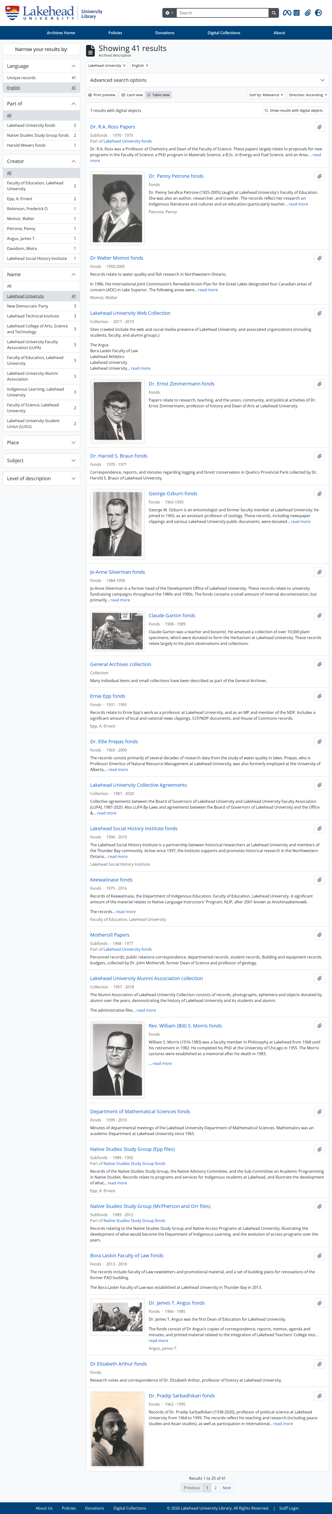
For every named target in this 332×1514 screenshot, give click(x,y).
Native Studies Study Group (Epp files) (132, 1149)
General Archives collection (120, 664)
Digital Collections (224, 32)
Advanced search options (118, 80)
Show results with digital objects (296, 110)
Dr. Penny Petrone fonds (176, 176)
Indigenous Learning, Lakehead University (41, 392)
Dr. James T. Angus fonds (177, 1303)
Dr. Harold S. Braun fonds (119, 456)
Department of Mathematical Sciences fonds (140, 1111)
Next (227, 1487)
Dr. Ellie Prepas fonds (114, 741)
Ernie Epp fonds (107, 696)
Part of (14, 103)
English (41, 89)
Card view (134, 95)
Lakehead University (41, 297)
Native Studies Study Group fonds (41, 136)
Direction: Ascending (306, 95)
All (9, 115)
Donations (165, 32)
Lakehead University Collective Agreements (138, 785)
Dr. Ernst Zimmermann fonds (182, 384)
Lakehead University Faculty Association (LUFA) (41, 344)
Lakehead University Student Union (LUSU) (41, 423)
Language (18, 66)
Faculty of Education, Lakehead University (41, 185)
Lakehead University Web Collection (130, 313)
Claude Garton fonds (172, 615)
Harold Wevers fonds (41, 146)
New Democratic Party (41, 307)
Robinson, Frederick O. (41, 210)
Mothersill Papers (110, 935)
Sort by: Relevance (264, 95)
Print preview (104, 95)
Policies (115, 32)
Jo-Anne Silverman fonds (117, 572)
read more (298, 204)
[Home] (55, 13)
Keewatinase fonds (111, 880)
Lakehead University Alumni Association (41, 376)
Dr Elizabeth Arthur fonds (118, 1364)
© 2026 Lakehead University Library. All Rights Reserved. (218, 1508)
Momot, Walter (41, 220)
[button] (286, 13)
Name (14, 274)
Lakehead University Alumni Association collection (146, 978)
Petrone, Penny (41, 230)
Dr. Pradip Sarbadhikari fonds (182, 1396)
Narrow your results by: (41, 49)
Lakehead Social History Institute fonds (134, 828)
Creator (15, 161)
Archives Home (61, 32)
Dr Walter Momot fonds (116, 258)
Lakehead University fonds (41, 126)
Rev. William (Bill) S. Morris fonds (185, 1026)
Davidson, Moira (41, 250)
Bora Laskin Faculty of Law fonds (127, 1255)
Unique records (41, 79)
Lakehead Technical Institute (41, 317)
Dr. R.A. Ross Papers (112, 127)
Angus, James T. (41, 240)
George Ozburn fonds (173, 493)
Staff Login (289, 1508)
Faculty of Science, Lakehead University (41, 407)
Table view (160, 95)
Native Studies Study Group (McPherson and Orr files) (150, 1206)
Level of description (29, 478)
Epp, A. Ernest (41, 200)
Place (13, 442)
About (279, 32)
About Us (44, 1508)
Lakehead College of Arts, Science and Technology (41, 328)
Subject (15, 460)
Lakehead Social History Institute (41, 259)
